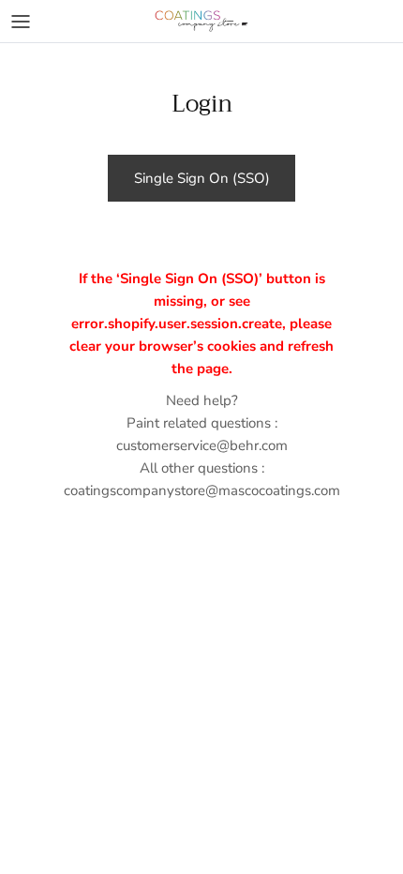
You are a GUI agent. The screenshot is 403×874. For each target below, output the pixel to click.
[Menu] (20, 21)
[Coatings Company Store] (201, 21)
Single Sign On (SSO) (202, 178)
